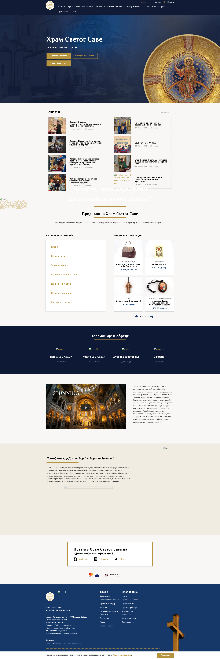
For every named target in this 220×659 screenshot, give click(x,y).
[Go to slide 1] (140, 316)
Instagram (103, 559)
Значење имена (59, 265)
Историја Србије (106, 626)
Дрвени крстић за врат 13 (128, 301)
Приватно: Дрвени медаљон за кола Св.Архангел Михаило (159, 303)
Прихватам (165, 655)
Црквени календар (59, 56)
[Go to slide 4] (148, 316)
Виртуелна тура (59, 63)
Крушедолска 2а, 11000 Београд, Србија (70, 617)
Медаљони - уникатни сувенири (160, 298)
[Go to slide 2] (142, 316)
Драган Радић (77, 458)
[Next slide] (152, 316)
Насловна (62, 7)
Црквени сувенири (61, 293)
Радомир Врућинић (101, 458)
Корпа (171, 2)
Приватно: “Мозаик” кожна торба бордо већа (128, 265)
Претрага (158, 2)
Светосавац (104, 618)
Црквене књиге (59, 256)
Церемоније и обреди (110, 336)
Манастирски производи (64, 275)
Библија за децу (159, 264)
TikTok (123, 559)
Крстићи (128, 298)
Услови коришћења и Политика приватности (63, 643)
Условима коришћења (122, 655)
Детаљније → (166, 112)
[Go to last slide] (136, 316)
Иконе (54, 247)
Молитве (103, 608)
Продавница (63, 12)
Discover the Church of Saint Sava (109, 7)
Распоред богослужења (85, 56)
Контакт (73, 12)
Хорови (103, 622)
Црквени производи (61, 284)
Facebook (82, 559)
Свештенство (105, 596)
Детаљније (61, 362)
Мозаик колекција (61, 302)
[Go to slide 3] (145, 316)
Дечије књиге (159, 262)
